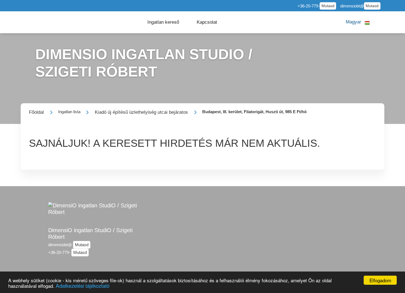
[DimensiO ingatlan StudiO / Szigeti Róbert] (97, 211)
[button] (163, 22)
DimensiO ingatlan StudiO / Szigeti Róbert (90, 233)
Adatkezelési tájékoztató (82, 285)
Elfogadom (380, 280)
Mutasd (328, 6)
